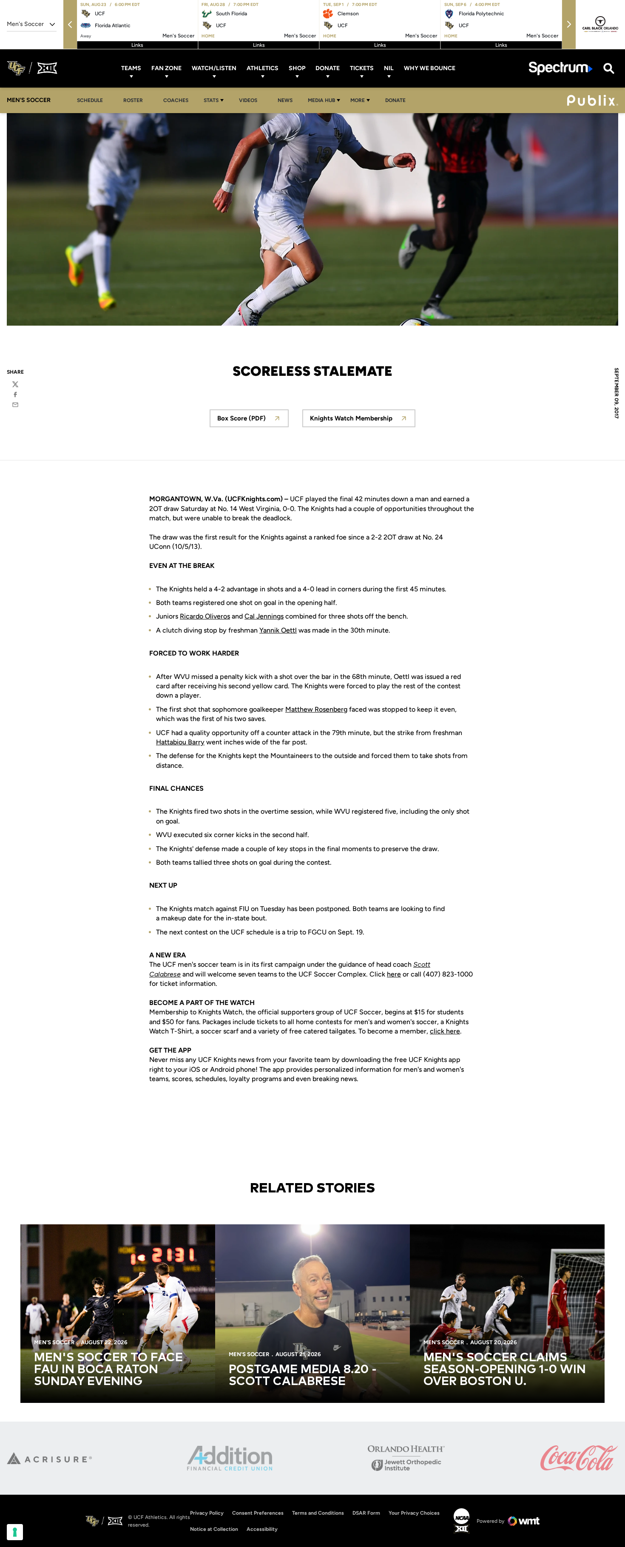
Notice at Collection (214, 1529)
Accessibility (262, 1529)
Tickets (362, 68)
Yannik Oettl (278, 630)
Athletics (262, 68)
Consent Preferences (258, 1513)
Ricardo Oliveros (205, 616)
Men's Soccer (54, 1342)
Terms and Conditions (318, 1513)
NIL (389, 68)
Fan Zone (166, 68)
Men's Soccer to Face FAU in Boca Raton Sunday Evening (108, 1370)
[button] (70, 24)
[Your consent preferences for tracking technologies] (15, 1532)
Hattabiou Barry (180, 742)
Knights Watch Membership (362, 420)
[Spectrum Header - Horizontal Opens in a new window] (561, 68)
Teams (131, 68)
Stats (211, 100)
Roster (133, 100)
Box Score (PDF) (253, 420)
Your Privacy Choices (414, 1513)
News (285, 100)
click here (445, 1031)
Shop (297, 68)
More (357, 100)
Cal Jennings (264, 616)
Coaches (175, 100)
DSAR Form (366, 1513)
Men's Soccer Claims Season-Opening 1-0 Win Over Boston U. (504, 1370)
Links (137, 45)
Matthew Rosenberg (316, 709)
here (394, 974)
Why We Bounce (429, 68)
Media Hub (321, 100)
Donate (327, 68)
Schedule (90, 100)
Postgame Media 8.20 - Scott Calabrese (303, 1376)
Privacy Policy (207, 1513)
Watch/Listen (214, 68)
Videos (248, 100)
